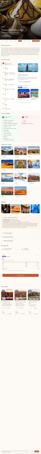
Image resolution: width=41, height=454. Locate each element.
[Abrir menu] (39, 2)
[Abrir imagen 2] (15, 208)
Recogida (24, 40)
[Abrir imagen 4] (35, 208)
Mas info (32, 451)
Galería (20, 40)
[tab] (8, 64)
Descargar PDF (36, 40)
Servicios (11, 40)
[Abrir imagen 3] (25, 208)
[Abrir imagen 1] (5, 208)
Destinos (15, 40)
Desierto (3, 26)
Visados (28, 40)
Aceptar (36, 451)
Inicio (3, 40)
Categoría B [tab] (25, 87)
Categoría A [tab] (20, 87)
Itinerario (6, 40)
